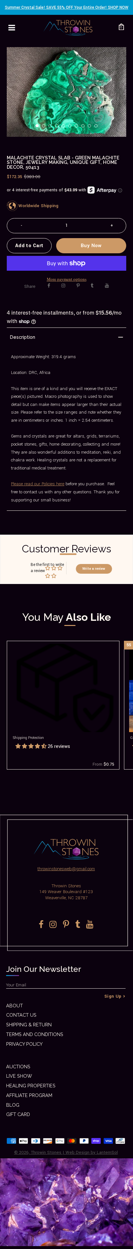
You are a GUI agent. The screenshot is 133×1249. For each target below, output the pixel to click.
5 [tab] (65, 128)
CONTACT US (21, 1015)
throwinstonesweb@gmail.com (66, 869)
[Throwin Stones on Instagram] (63, 286)
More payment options (67, 279)
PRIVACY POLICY (24, 1044)
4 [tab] (58, 128)
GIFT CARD (18, 1114)
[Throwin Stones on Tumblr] (92, 286)
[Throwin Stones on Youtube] (107, 286)
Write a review (93, 568)
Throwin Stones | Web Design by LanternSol (74, 1152)
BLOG (12, 1105)
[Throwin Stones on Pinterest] (78, 286)
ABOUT (14, 1005)
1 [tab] (39, 128)
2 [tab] (45, 128)
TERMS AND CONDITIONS (34, 1034)
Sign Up (113, 996)
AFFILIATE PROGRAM (29, 1095)
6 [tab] (71, 128)
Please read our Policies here (37, 484)
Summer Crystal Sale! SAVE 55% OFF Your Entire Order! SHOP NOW (66, 7)
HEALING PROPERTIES (31, 1085)
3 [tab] (52, 128)
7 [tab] (78, 128)
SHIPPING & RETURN (29, 1024)
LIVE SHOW (19, 1076)
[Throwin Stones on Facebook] (48, 286)
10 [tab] (98, 128)
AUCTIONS (18, 1066)
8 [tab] (85, 128)
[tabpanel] (67, 92)
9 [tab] (91, 128)
